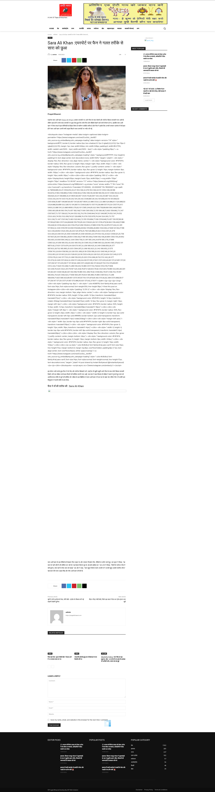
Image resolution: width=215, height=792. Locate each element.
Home (50, 35)
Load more (148, 100)
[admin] (49, 54)
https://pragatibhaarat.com (74, 615)
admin (54, 54)
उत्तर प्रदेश (104, 653)
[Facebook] (64, 60)
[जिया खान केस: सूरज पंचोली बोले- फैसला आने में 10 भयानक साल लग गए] (60, 646)
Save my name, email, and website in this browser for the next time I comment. (79, 720)
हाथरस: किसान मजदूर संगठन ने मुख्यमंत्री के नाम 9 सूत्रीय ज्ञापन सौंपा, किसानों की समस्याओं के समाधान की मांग (154, 68)
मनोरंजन (55, 35)
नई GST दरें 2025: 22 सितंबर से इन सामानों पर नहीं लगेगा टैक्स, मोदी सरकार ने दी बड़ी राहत (154, 91)
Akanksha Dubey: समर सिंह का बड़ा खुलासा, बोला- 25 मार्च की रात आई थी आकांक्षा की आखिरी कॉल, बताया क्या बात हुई (113, 659)
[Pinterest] (74, 60)
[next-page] (52, 666)
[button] (164, 28)
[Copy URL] (84, 60)
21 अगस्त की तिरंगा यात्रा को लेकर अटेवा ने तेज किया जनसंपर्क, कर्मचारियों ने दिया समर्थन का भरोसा (154, 56)
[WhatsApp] (79, 60)
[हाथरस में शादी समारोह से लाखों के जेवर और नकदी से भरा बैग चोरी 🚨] (136, 80)
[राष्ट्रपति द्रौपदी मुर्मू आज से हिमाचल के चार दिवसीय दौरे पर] (86, 646)
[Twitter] (69, 60)
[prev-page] (49, 666)
